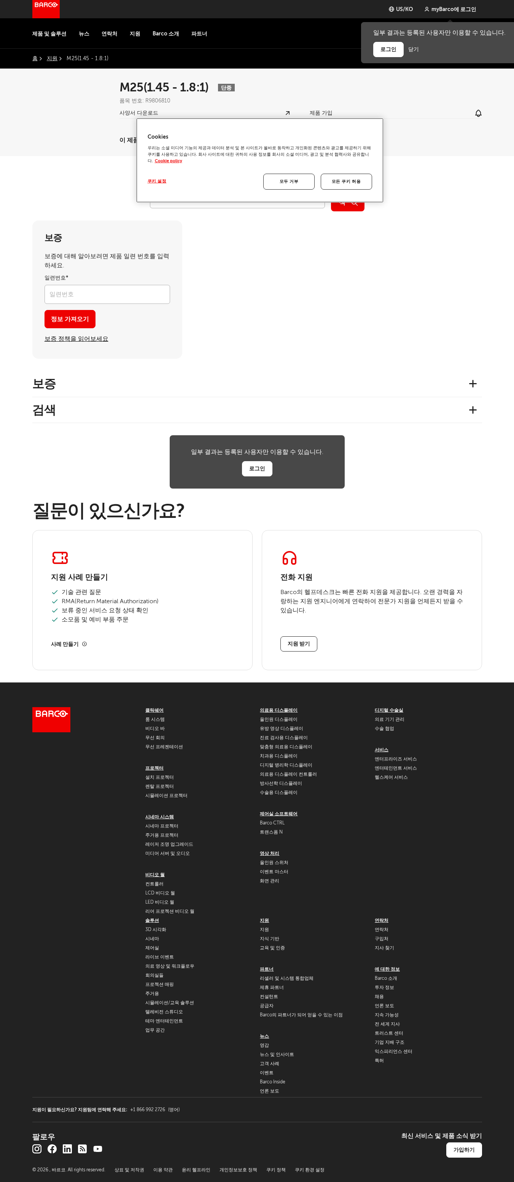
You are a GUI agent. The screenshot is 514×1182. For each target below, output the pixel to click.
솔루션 (152, 920)
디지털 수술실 (389, 710)
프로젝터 (154, 768)
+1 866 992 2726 (155, 1109)
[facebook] (52, 1148)
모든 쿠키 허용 (346, 181)
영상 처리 (269, 853)
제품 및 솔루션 (49, 33)
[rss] (82, 1148)
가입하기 (464, 1150)
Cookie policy (168, 160)
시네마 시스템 (159, 816)
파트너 (199, 33)
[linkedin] (67, 1148)
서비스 (381, 749)
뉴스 (84, 33)
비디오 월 (155, 874)
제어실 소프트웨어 (279, 813)
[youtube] (97, 1148)
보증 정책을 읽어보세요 (76, 338)
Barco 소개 (166, 33)
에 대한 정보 (387, 969)
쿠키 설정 (157, 181)
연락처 (110, 33)
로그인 (257, 468)
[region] (260, 160)
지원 (135, 33)
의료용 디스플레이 (279, 710)
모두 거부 (289, 181)
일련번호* (56, 278)
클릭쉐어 (154, 710)
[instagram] (36, 1148)
